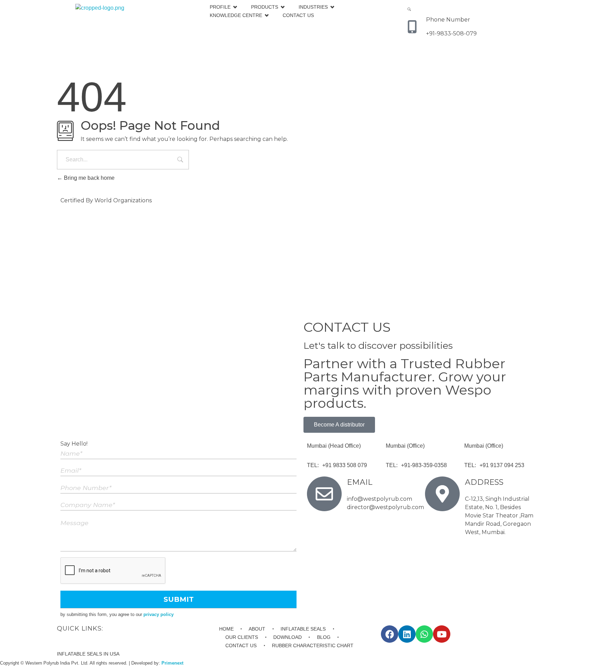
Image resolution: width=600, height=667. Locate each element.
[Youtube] (441, 634)
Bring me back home (88, 178)
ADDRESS (484, 482)
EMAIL (359, 482)
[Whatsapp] (424, 634)
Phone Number (448, 19)
